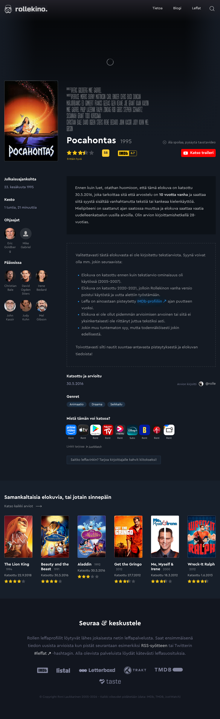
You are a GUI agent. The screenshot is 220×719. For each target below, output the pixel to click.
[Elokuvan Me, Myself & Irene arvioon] (165, 550)
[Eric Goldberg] (10, 240)
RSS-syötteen (154, 646)
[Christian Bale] (10, 283)
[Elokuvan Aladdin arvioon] (92, 548)
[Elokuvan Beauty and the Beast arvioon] (55, 550)
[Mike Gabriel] (25, 240)
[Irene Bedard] (41, 283)
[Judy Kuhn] (25, 310)
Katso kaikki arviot (19, 506)
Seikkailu (116, 404)
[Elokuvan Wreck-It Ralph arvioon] (202, 550)
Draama (97, 404)
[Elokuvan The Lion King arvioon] (18, 550)
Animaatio (77, 404)
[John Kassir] (10, 310)
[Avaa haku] (212, 8)
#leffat (40, 653)
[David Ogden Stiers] (25, 283)
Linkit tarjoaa (75, 446)
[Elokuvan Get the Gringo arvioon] (128, 550)
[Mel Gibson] (41, 310)
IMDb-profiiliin (149, 301)
